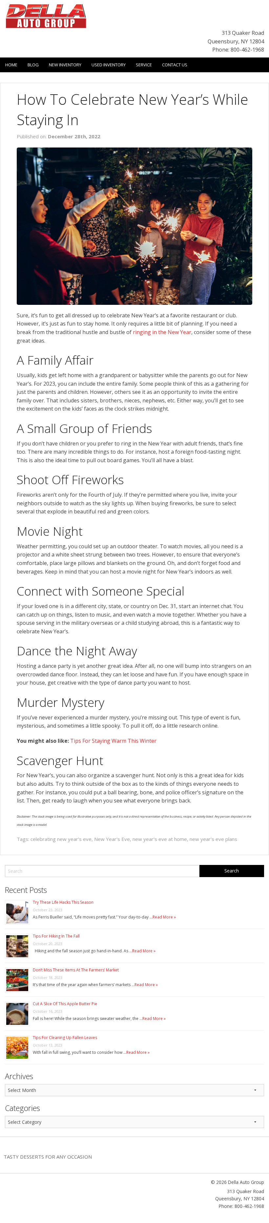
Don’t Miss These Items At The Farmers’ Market (76, 970)
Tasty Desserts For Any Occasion (48, 1156)
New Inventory (65, 65)
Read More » (164, 917)
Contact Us (174, 65)
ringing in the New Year (162, 332)
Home (11, 65)
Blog (33, 65)
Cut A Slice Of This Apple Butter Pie (65, 1004)
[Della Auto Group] (46, 15)
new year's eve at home (160, 839)
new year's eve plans (213, 839)
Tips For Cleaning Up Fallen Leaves (65, 1037)
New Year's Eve (112, 839)
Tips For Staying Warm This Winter (113, 740)
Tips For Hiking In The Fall (56, 936)
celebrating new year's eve (61, 839)
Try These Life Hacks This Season (63, 902)
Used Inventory (109, 65)
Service (144, 65)
